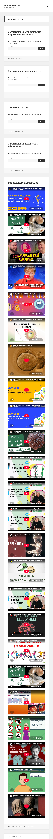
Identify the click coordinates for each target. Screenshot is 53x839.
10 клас (17, 58)
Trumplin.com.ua (12, 5)
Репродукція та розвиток (23, 182)
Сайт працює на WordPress (14, 836)
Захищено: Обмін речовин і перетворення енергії (24, 33)
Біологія (21, 58)
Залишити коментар (29, 826)
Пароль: (10, 46)
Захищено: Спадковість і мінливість (23, 145)
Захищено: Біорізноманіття (24, 70)
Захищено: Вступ (18, 107)
